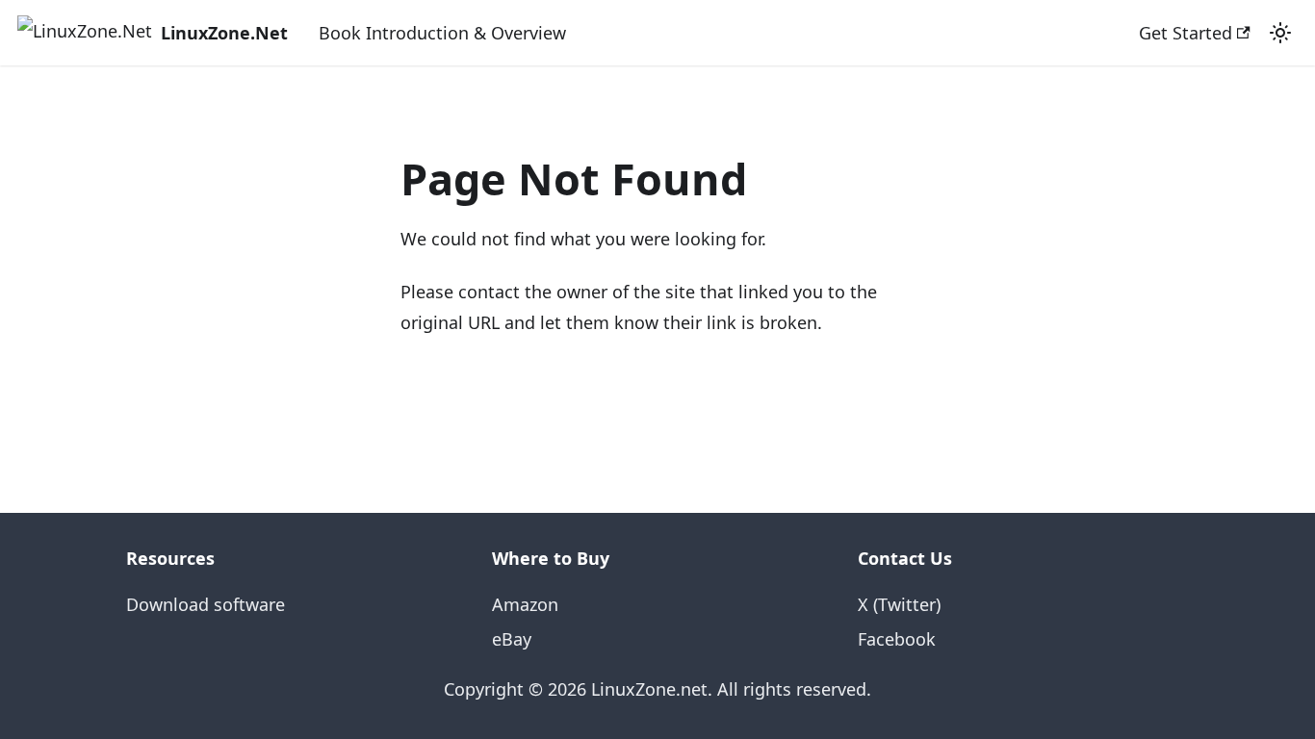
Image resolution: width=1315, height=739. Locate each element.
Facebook (897, 638)
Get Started (1185, 32)
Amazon (525, 604)
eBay (511, 638)
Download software (205, 604)
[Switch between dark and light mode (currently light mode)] (1280, 32)
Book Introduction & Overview (442, 32)
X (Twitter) (899, 604)
